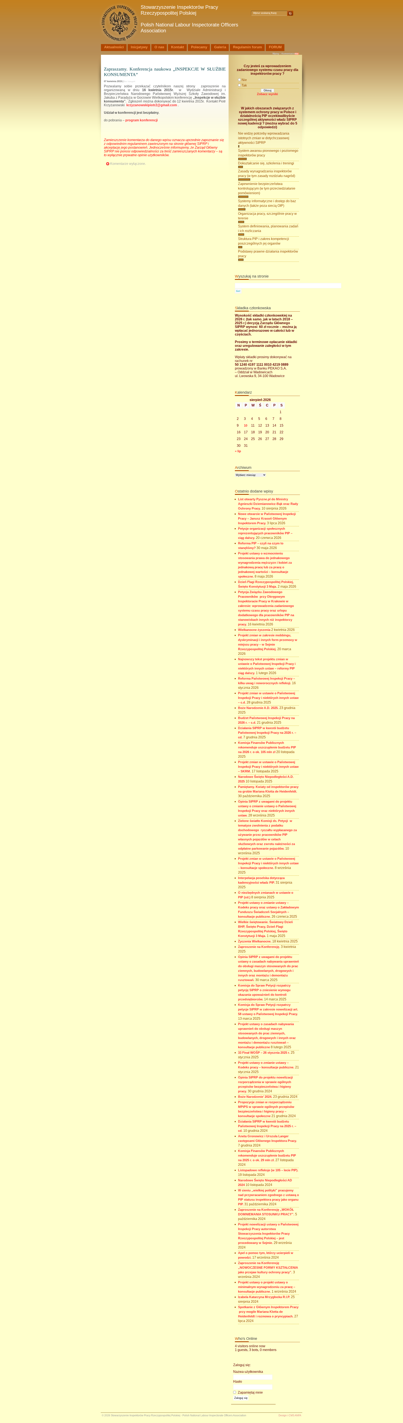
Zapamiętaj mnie (250, 1392)
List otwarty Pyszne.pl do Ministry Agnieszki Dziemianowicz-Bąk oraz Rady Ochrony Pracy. (268, 504)
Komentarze (288, 53)
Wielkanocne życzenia (254, 630)
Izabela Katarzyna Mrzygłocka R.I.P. (264, 1297)
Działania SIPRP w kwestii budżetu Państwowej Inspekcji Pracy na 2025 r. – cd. (267, 1126)
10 (245, 425)
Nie (244, 80)
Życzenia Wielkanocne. (254, 941)
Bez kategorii (129, 81)
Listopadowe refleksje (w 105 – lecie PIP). (268, 1170)
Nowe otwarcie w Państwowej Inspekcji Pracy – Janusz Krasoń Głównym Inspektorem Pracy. (267, 518)
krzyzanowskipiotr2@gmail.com (151, 105)
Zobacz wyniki (267, 94)
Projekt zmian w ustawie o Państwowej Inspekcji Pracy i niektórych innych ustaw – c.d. (268, 698)
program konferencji (141, 120)
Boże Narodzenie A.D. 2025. (258, 708)
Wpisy (275, 53)
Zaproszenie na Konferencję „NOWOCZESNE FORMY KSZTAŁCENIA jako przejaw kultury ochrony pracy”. (268, 1267)
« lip (238, 451)
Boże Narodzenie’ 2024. (255, 1096)
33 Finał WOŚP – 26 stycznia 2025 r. (264, 1052)
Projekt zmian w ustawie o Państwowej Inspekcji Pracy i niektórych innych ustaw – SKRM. (268, 766)
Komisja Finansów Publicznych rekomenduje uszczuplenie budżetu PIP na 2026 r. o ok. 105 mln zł (267, 747)
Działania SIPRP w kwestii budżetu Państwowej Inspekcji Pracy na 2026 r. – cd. (267, 732)
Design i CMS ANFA (290, 1415)
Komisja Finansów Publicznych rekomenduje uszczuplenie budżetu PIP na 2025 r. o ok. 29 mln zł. (267, 1155)
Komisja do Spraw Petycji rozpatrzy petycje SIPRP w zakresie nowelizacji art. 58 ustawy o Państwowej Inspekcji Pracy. (268, 1009)
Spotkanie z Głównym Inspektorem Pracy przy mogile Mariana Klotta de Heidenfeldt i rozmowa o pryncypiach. (268, 1311)
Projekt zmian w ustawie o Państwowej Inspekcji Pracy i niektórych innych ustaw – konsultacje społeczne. (268, 863)
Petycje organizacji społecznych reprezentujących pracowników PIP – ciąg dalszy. (265, 533)
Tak (244, 85)
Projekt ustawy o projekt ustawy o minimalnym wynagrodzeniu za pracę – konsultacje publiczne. (266, 1287)
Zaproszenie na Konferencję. (259, 947)
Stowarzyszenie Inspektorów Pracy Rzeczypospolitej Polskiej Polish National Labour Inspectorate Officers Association (189, 18)
